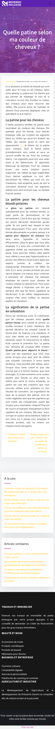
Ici (22, 145)
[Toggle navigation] (50, 3)
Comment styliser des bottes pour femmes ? (17, 438)
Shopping (11, 81)
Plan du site (27, 727)
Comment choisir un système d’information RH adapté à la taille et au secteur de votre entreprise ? (26, 492)
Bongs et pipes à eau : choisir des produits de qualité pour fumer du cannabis (38, 443)
